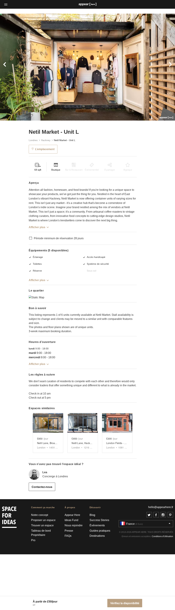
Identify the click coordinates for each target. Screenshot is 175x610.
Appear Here (72, 515)
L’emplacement (45, 149)
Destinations (97, 535)
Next (162, 67)
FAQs (68, 535)
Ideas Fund (71, 520)
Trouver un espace (42, 525)
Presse (69, 530)
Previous (13, 67)
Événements (97, 525)
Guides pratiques (100, 530)
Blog (92, 515)
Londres (33, 140)
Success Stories (99, 520)
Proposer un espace (43, 520)
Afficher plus (37, 227)
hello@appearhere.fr (160, 507)
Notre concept (39, 515)
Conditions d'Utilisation (162, 536)
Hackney (45, 140)
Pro (33, 540)
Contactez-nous (42, 487)
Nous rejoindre (74, 525)
